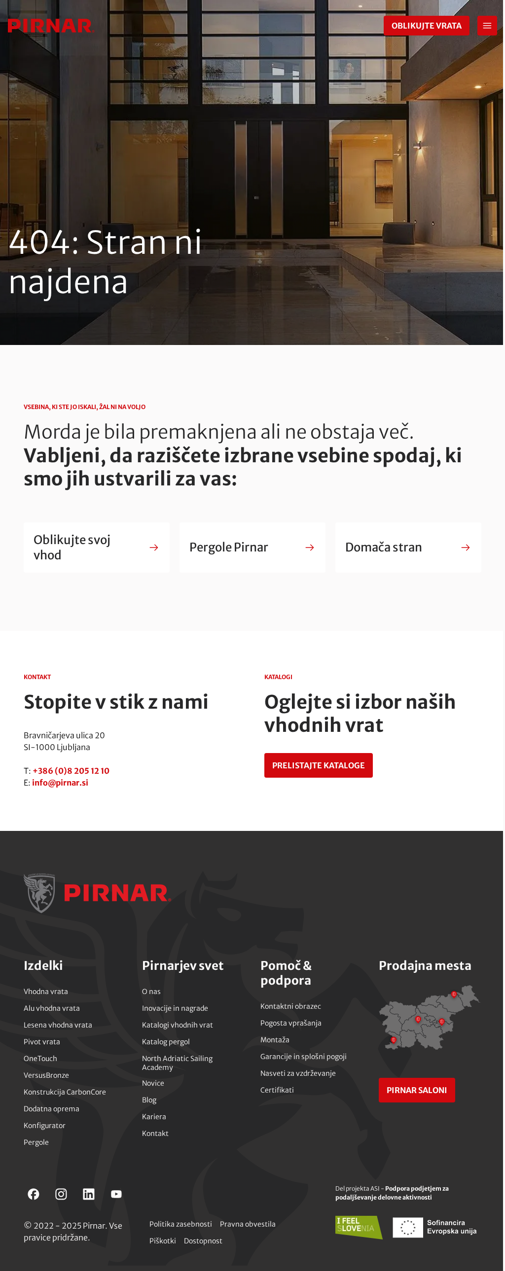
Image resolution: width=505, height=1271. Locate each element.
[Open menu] (487, 25)
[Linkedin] (89, 1194)
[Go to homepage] (51, 26)
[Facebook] (33, 1194)
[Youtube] (116, 1194)
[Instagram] (61, 1194)
